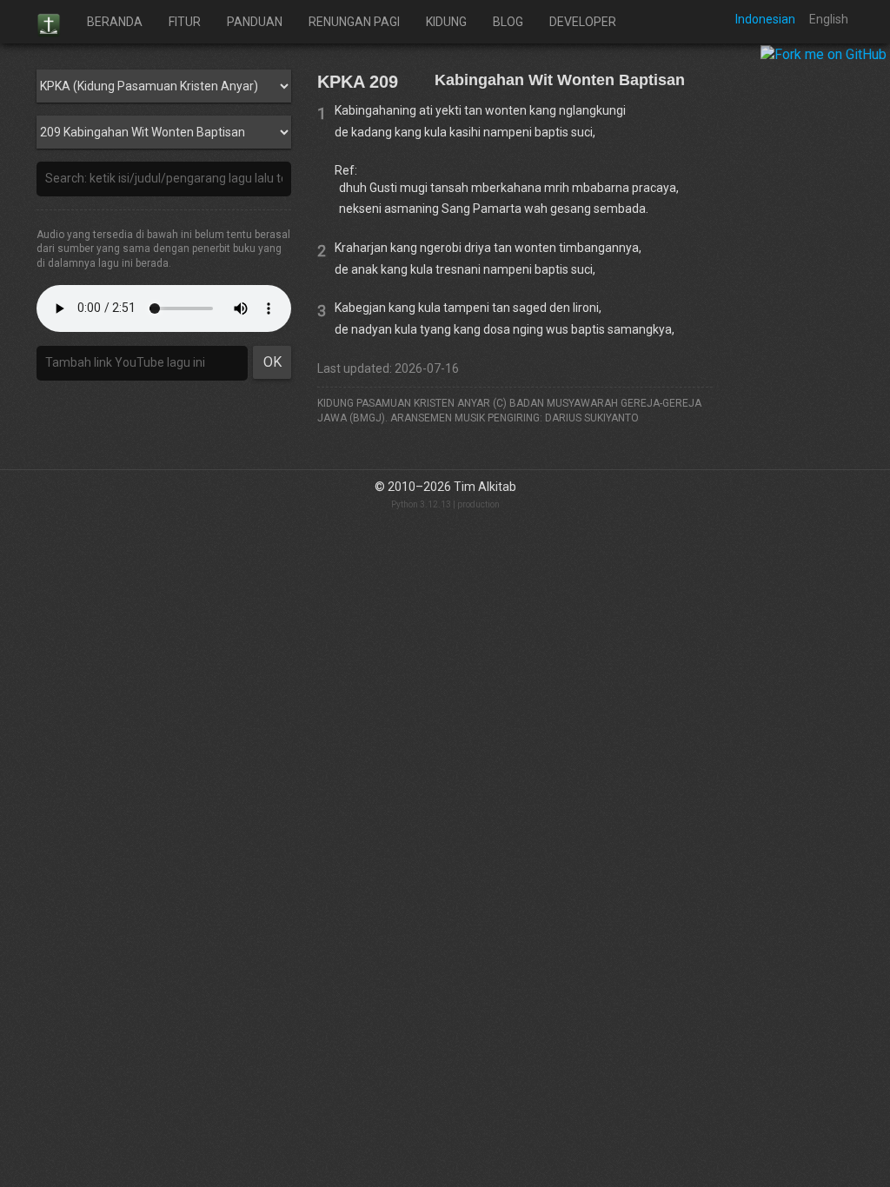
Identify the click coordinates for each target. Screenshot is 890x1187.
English (828, 19)
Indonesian (765, 19)
